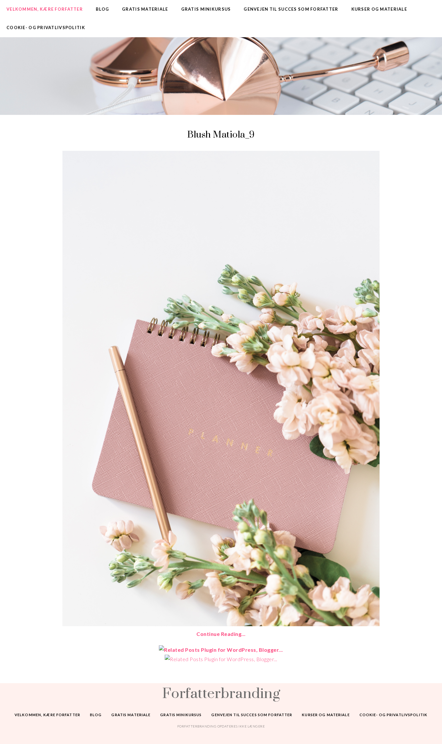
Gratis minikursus (206, 9)
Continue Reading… (220, 634)
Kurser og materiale (379, 9)
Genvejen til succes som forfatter (291, 9)
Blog (102, 9)
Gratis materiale (145, 9)
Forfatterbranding (221, 693)
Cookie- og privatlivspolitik (45, 27)
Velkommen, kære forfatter (44, 9)
